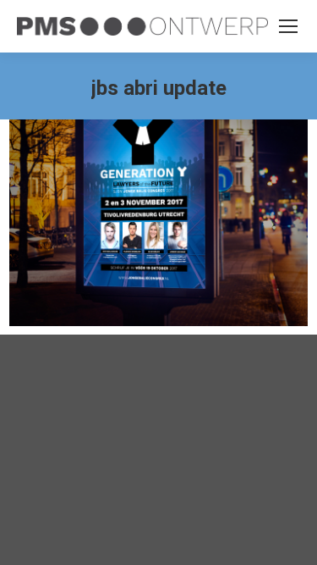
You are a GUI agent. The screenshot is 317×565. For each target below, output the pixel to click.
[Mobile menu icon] (288, 26)
